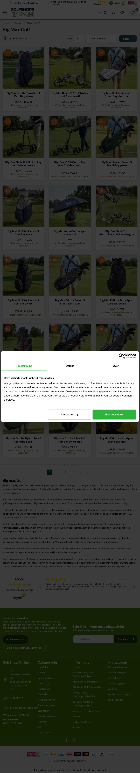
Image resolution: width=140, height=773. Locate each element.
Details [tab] (70, 365)
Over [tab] (116, 365)
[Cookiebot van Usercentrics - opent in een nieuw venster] (121, 355)
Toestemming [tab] (24, 365)
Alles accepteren (114, 414)
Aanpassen (67, 414)
